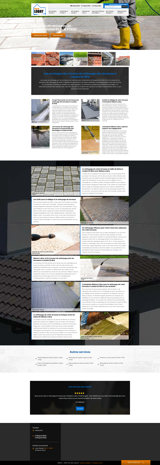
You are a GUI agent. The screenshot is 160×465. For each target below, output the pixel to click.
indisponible (76, 6)
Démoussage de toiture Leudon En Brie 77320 (81, 364)
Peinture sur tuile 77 (85, 12)
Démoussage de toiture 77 (121, 12)
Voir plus (80, 408)
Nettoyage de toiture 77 (52, 12)
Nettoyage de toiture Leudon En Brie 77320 (111, 364)
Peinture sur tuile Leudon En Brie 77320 (112, 357)
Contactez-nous (40, 35)
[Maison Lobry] (39, 9)
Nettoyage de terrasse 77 (110, 12)
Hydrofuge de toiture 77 (64, 12)
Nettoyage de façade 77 (75, 12)
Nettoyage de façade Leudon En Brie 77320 (80, 359)
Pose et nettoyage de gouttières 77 (98, 12)
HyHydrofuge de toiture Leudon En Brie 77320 (50, 359)
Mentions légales (85, 463)
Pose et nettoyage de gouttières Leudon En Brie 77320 (50, 364)
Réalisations (58, 35)
